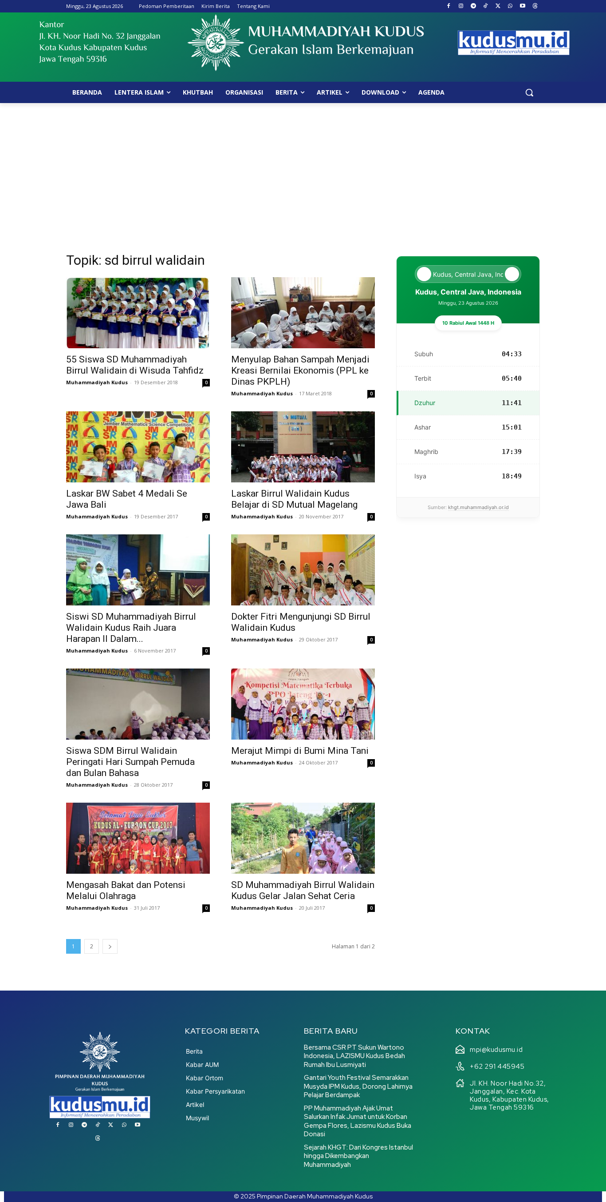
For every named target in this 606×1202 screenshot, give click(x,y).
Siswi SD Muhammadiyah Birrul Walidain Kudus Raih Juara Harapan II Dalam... (131, 627)
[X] (498, 6)
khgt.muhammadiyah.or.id (478, 507)
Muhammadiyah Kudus (97, 382)
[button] (529, 92)
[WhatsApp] (510, 6)
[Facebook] (449, 6)
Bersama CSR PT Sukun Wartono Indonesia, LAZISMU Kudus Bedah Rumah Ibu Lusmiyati (354, 1056)
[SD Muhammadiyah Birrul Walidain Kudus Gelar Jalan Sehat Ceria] (303, 838)
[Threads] (535, 6)
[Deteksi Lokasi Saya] (424, 274)
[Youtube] (522, 6)
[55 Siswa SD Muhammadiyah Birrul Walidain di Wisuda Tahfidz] (138, 312)
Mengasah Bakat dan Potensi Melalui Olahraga (125, 890)
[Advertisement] (303, 169)
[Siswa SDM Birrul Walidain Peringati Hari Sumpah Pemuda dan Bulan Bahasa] (138, 704)
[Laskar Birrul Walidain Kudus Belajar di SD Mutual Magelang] (303, 446)
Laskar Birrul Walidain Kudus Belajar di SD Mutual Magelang (294, 499)
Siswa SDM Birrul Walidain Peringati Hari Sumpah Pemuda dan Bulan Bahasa (130, 761)
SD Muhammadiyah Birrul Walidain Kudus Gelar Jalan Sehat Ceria (302, 890)
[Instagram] (461, 6)
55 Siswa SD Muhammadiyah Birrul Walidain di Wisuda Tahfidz (135, 365)
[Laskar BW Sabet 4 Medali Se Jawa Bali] (138, 446)
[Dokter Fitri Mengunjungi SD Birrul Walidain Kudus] (303, 569)
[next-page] (110, 946)
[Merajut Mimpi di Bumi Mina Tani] (303, 704)
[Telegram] (473, 6)
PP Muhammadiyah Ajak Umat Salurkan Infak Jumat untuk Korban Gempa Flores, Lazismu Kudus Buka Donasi (357, 1121)
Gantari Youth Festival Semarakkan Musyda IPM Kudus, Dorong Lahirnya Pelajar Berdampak (358, 1086)
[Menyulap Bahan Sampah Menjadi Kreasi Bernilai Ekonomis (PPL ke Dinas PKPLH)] (303, 312)
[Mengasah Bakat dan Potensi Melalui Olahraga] (138, 838)
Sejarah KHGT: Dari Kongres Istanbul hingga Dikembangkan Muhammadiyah (358, 1156)
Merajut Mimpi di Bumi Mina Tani (300, 750)
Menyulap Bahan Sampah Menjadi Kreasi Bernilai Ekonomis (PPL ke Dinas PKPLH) (300, 370)
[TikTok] (485, 6)
